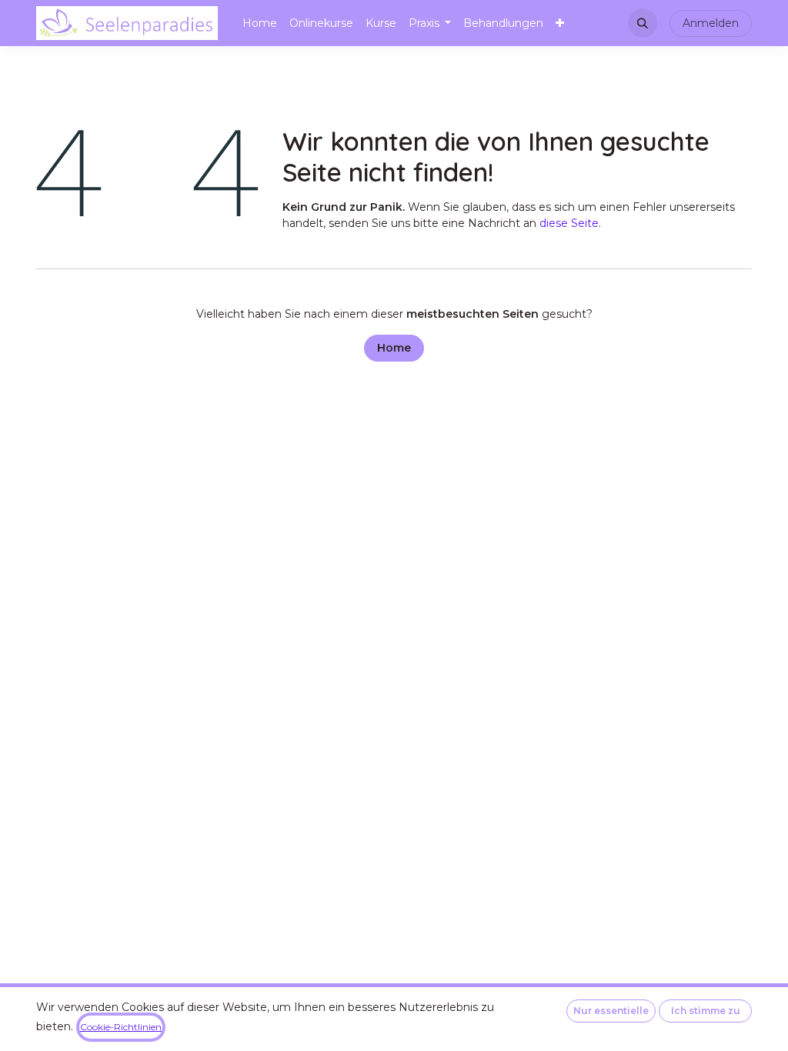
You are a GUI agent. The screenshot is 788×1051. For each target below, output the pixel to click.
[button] (642, 23)
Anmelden (711, 23)
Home (394, 348)
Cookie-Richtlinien (121, 1027)
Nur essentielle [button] (611, 1010)
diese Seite (569, 223)
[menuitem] (259, 23)
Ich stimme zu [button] (705, 1010)
